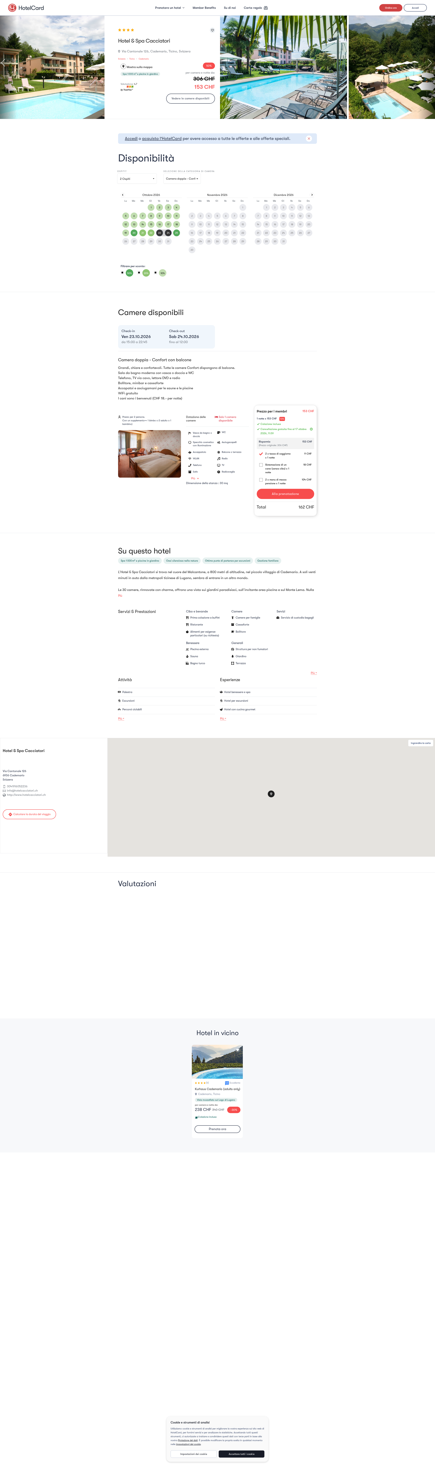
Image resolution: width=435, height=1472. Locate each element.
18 (177, 224)
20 (134, 233)
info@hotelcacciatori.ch (22, 790)
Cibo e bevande (197, 611)
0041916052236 (17, 786)
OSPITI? (122, 171)
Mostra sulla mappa (137, 67)
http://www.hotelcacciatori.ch (26, 794)
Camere (236, 611)
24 (168, 233)
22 (151, 233)
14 (143, 224)
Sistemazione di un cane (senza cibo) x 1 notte (277, 468)
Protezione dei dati (188, 1440)
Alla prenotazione (285, 494)
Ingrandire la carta (421, 743)
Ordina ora (391, 7)
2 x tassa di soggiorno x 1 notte (278, 455)
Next (428, 63)
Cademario (144, 59)
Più (193, 478)
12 (126, 224)
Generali (237, 643)
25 (176, 233)
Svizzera (121, 59)
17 (168, 224)
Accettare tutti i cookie (242, 1454)
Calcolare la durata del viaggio (29, 814)
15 (151, 224)
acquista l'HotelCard (162, 138)
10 (168, 216)
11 (176, 216)
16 (160, 224)
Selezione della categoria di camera (189, 171)
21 (143, 233)
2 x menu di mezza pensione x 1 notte (275, 481)
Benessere (192, 643)
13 (134, 224)
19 (126, 233)
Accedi (415, 7)
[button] (182, 179)
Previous (5, 63)
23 (159, 233)
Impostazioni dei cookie (188, 1444)
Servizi (281, 611)
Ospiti (125, 178)
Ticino (132, 59)
